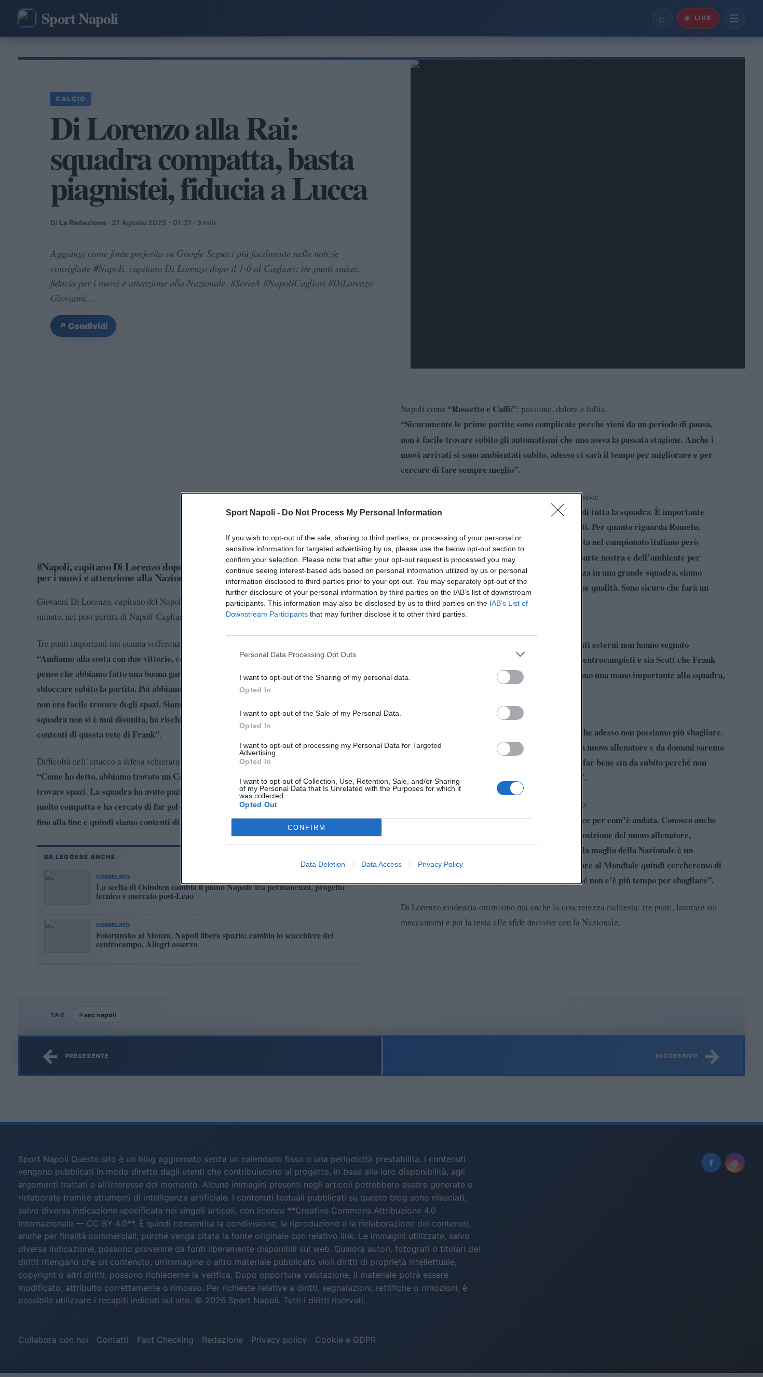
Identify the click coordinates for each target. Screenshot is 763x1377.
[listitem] (381, 654)
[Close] (561, 513)
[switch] (510, 677)
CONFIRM (307, 827)
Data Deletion (323, 864)
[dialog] (381, 688)
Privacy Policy (440, 864)
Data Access (381, 864)
